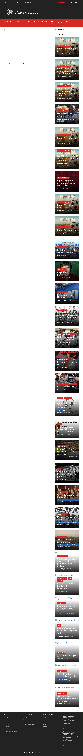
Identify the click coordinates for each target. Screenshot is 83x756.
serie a (71, 731)
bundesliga (66, 723)
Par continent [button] (8, 21)
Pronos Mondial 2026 (69, 22)
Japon (64, 740)
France (72, 720)
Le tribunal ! (59, 23)
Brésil (71, 728)
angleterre (66, 734)
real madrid (66, 743)
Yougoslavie (66, 745)
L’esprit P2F (18, 2)
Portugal (65, 731)
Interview (36, 21)
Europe (44, 724)
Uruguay (70, 740)
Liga (73, 743)
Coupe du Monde (67, 726)
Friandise (45, 21)
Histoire (19, 21)
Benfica (75, 737)
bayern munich (67, 737)
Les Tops (52, 22)
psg (72, 734)
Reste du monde (47, 729)
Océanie (45, 726)
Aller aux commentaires (16, 64)
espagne (65, 728)
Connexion (73, 2)
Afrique (44, 717)
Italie (64, 717)
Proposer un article (30, 2)
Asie (43, 722)
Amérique (45, 720)
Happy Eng (55, 752)
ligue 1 (76, 728)
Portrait (27, 21)
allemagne (70, 717)
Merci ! (11, 2)
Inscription (60, 2)
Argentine (65, 720)
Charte (6, 2)
